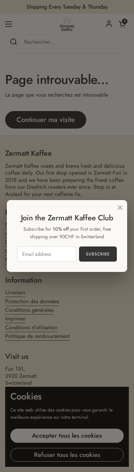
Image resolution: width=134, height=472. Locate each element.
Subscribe (98, 254)
